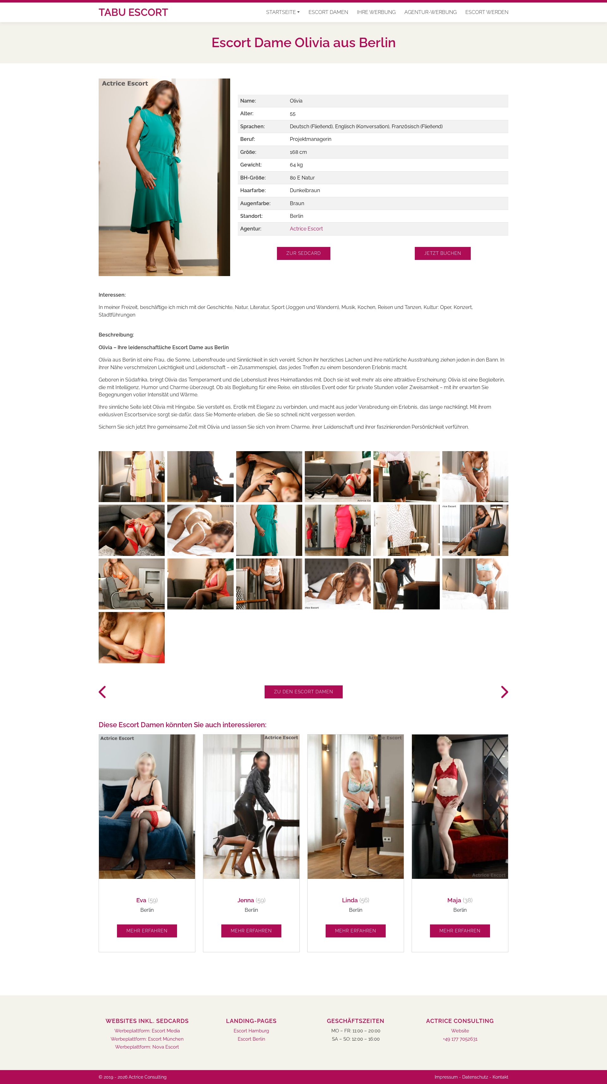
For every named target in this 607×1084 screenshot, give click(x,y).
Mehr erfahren (147, 930)
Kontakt (500, 1077)
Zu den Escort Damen (303, 691)
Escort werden (486, 12)
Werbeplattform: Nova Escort (147, 1047)
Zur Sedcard (303, 253)
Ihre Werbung (376, 12)
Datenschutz (475, 1077)
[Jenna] (504, 692)
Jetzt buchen (442, 253)
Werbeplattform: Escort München (147, 1039)
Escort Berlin (251, 1039)
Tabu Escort (133, 12)
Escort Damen (328, 12)
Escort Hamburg (251, 1031)
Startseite (281, 12)
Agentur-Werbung (430, 12)
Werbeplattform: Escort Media (147, 1031)
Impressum (446, 1077)
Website (460, 1031)
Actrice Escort (306, 229)
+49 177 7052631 (460, 1039)
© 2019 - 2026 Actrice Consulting (133, 1077)
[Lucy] (103, 692)
